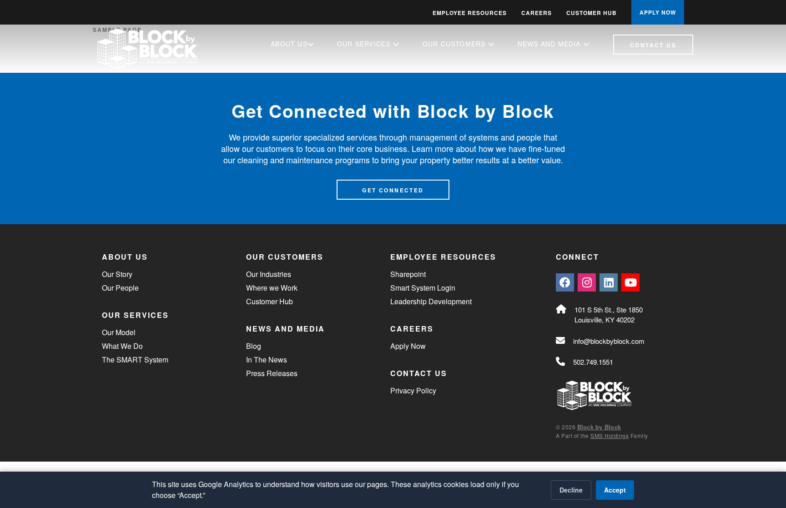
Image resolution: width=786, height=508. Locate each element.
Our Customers (455, 43)
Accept (615, 489)
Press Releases (271, 373)
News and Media (550, 43)
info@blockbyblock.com (609, 341)
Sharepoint (408, 274)
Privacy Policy (413, 390)
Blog (253, 346)
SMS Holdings (609, 435)
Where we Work (271, 287)
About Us (289, 43)
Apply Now (408, 346)
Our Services (365, 43)
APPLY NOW (658, 12)
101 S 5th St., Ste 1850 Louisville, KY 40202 (608, 315)
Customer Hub (591, 13)
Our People (120, 287)
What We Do (122, 346)
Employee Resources (470, 13)
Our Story (117, 274)
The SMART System (135, 359)
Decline (571, 489)
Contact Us (653, 45)
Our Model (119, 332)
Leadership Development (431, 301)
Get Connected (392, 190)
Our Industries (268, 274)
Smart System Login (422, 287)
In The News (266, 359)
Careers (536, 13)
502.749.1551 (593, 362)
